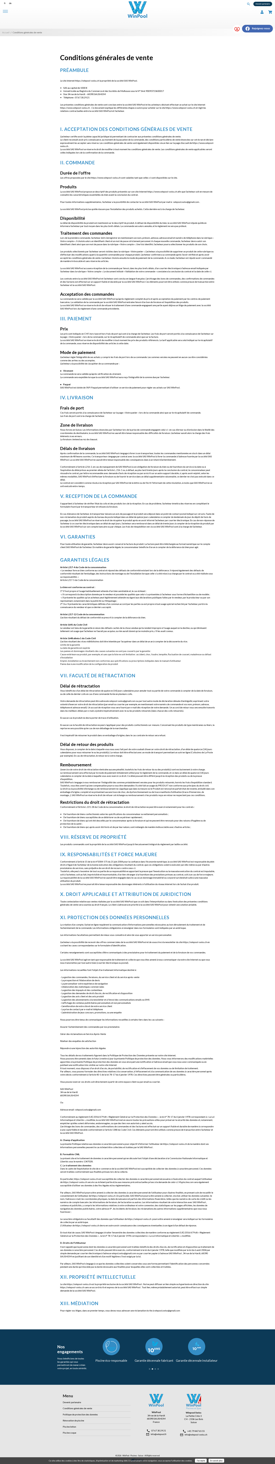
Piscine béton (69, 1426)
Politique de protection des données (80, 1414)
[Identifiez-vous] (262, 12)
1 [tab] (149, 1369)
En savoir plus (216, 1460)
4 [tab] (158, 1369)
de (10, 3)
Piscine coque (69, 1432)
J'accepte (201, 1460)
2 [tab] (152, 1369)
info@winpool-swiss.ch (196, 1434)
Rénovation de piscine (73, 1420)
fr (5, 3)
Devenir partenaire (263, 4)
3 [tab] (155, 1369)
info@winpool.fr (159, 1434)
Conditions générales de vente (77, 1408)
